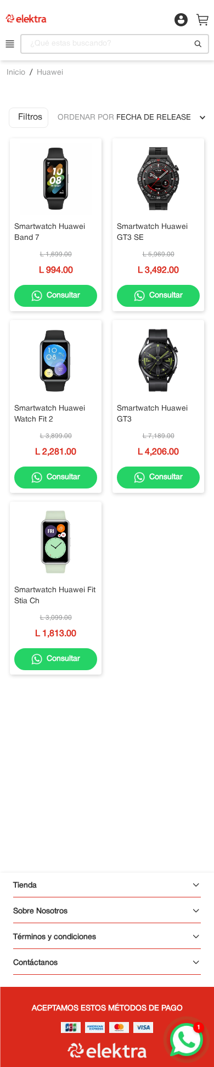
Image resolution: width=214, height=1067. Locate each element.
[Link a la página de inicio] (15, 73)
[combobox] (114, 44)
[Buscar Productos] (198, 44)
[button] (28, 118)
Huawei (50, 72)
